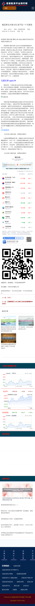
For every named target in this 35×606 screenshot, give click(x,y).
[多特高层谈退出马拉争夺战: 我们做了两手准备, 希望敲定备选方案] (17, 490)
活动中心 (13, 554)
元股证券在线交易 (7, 582)
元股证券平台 (6, 586)
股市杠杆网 (5, 590)
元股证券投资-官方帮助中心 (10, 570)
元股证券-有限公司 (27, 578)
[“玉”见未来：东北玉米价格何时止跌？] (26, 321)
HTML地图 (28, 597)
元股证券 (4, 554)
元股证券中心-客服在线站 (9, 578)
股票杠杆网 (24, 590)
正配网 (15, 590)
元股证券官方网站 (7, 574)
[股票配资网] (16, 4)
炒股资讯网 (17, 566)
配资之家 (30, 582)
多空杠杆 (26, 586)
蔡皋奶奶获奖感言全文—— (9, 505)
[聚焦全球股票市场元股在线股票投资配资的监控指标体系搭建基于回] (8, 321)
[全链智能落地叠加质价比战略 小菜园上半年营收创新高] (8, 338)
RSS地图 (21, 597)
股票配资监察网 (21, 574)
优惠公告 (23, 554)
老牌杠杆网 (20, 582)
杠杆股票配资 (5, 130)
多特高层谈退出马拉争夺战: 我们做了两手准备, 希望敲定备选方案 (17, 499)
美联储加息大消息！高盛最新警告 (12, 519)
